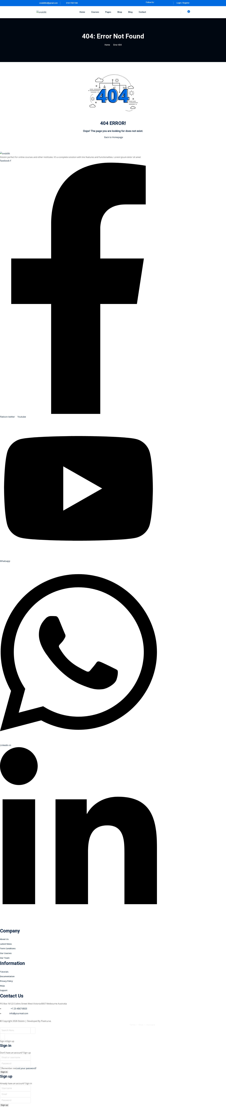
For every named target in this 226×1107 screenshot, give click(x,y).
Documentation (7, 976)
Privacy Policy (6, 981)
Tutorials (4, 971)
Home (82, 12)
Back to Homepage (113, 137)
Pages (108, 12)
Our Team (5, 958)
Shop (119, 12)
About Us (4, 939)
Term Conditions (8, 948)
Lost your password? (26, 1068)
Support (3, 990)
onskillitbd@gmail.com (48, 3)
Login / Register (183, 3)
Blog (130, 12)
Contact (142, 12)
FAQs (2, 985)
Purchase (151, 1024)
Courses (95, 12)
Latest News (6, 944)
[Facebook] (157, 2)
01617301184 (72, 3)
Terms (132, 1024)
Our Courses (6, 953)
